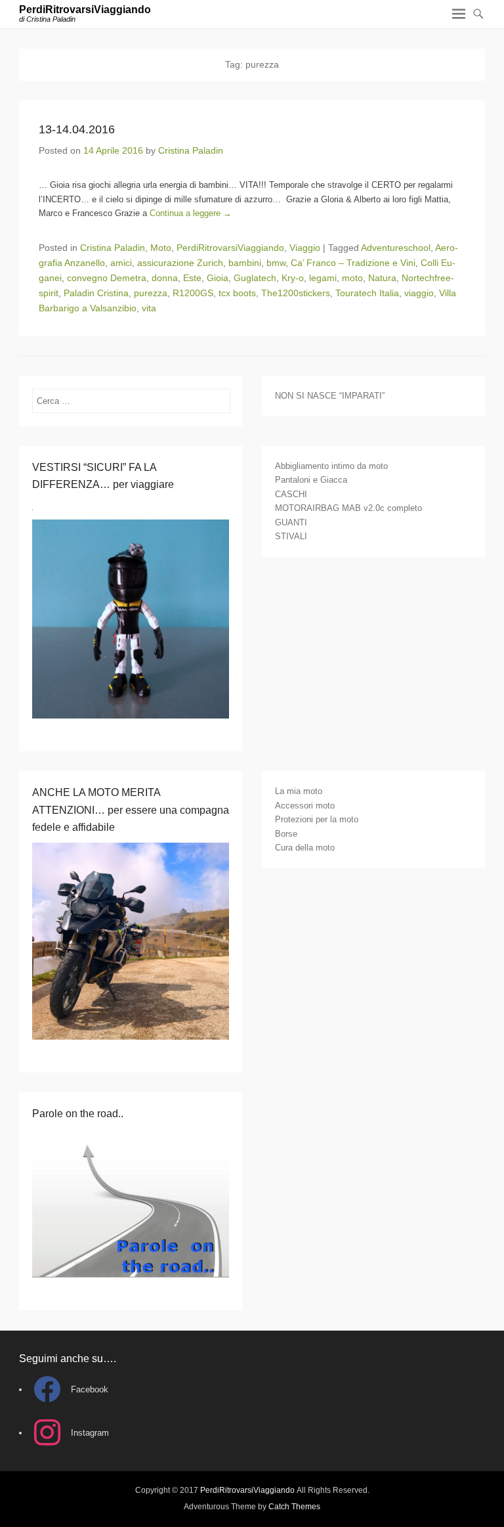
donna (165, 278)
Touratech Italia (367, 293)
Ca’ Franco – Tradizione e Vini (353, 262)
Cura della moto (305, 847)
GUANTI (291, 522)
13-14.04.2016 (77, 129)
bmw (275, 262)
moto (352, 278)
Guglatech (255, 278)
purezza (150, 293)
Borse (286, 834)
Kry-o (293, 278)
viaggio (419, 293)
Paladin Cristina (96, 293)
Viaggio (304, 247)
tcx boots (237, 293)
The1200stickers (295, 293)
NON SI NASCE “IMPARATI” (330, 396)
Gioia (217, 278)
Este (192, 278)
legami (323, 278)
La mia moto (298, 791)
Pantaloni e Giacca (311, 480)
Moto (160, 247)
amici (121, 262)
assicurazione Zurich (180, 262)
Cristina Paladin (190, 150)
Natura (382, 278)
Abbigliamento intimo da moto (331, 466)
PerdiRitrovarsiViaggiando (85, 9)
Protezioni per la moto (316, 819)
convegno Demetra (106, 278)
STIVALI (291, 536)
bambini (244, 262)
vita (149, 308)
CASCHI (291, 494)
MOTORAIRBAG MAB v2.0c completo (348, 508)
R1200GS (193, 293)
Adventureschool (395, 247)
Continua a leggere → (191, 213)
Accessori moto (305, 805)
